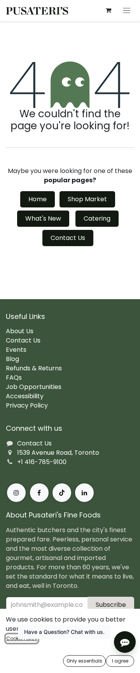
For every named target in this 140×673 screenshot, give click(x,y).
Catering (97, 218)
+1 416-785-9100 (41, 461)
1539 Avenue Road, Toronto (58, 452)
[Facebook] (39, 492)
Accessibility (25, 396)
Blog (12, 358)
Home (37, 199)
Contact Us (68, 237)
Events (16, 349)
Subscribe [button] (111, 604)
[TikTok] (61, 492)
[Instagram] (16, 492)
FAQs (14, 377)
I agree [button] (120, 661)
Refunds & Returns (34, 368)
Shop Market (87, 199)
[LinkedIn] (84, 492)
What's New (43, 218)
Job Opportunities (33, 386)
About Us (19, 331)
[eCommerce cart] (108, 10)
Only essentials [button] (84, 661)
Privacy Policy (27, 405)
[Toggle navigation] (126, 10)
